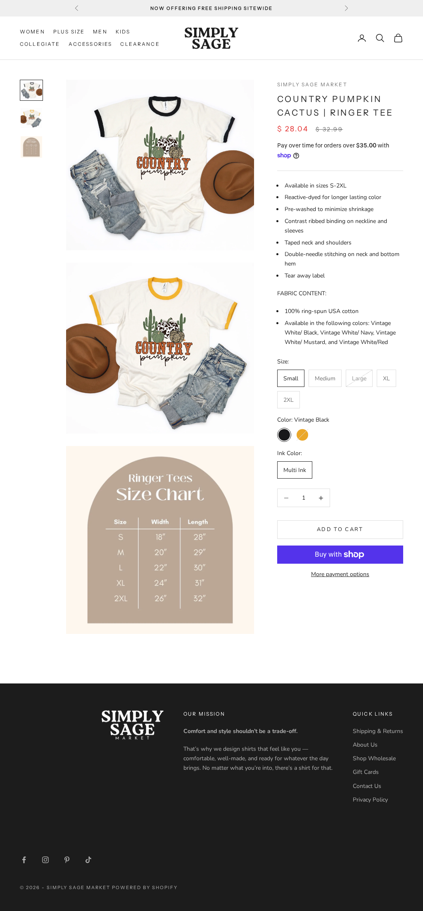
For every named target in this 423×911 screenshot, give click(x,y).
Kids (123, 31)
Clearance (139, 44)
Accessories (90, 44)
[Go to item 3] (31, 147)
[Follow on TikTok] (88, 860)
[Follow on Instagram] (45, 860)
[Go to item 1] (31, 90)
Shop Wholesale (374, 758)
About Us (365, 745)
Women (32, 31)
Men (100, 31)
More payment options (340, 574)
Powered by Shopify (145, 887)
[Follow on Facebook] (24, 860)
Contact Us (367, 786)
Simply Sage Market (312, 84)
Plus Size (69, 31)
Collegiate (40, 44)
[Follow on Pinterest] (67, 860)
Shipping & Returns (378, 731)
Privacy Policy (370, 800)
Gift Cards (366, 772)
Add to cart (340, 529)
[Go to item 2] (31, 117)
